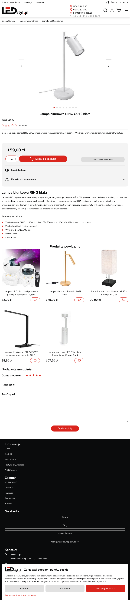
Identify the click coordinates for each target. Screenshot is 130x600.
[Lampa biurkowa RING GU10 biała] (65, 65)
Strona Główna (8, 21)
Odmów (24, 588)
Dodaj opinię (65, 428)
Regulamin (10, 498)
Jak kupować (10, 482)
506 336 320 (80, 6)
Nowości (40, 2)
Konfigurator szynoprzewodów (65, 541)
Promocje (27, 2)
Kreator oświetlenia (11, 2)
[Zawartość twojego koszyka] (119, 10)
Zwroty (8, 503)
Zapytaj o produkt (102, 159)
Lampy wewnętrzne (29, 21)
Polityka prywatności (14, 464)
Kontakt (8, 454)
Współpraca (10, 459)
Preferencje (64, 588)
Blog (65, 525)
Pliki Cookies (10, 470)
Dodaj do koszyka (45, 159)
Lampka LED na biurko (52, 21)
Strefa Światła (65, 533)
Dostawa (9, 487)
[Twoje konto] (112, 10)
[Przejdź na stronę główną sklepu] (15, 11)
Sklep (65, 517)
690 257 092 (80, 9)
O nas (7, 448)
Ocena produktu (11, 375)
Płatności (9, 493)
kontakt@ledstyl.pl (83, 12)
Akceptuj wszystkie (105, 588)
